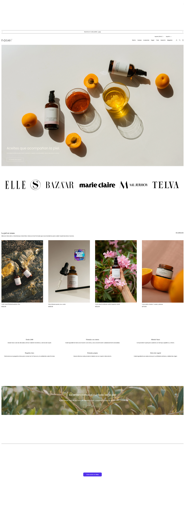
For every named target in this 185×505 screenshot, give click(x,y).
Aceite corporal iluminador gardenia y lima (10, 304)
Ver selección (180, 232)
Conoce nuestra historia (93, 406)
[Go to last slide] (2, 31)
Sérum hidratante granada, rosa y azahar (57, 304)
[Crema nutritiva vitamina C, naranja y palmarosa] (163, 271)
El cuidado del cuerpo (15, 160)
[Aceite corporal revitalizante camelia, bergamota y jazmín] (116, 271)
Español (168, 36)
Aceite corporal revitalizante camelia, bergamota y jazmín (107, 304)
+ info (99, 32)
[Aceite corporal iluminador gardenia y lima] (22, 271)
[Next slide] (182, 31)
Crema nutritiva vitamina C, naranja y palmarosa (152, 304)
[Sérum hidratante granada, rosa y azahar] (69, 271)
